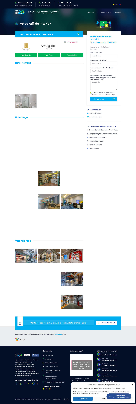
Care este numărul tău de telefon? (102, 68)
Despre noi (105, 12)
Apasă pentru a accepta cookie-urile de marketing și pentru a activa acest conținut (81, 365)
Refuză (103, 399)
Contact (118, 12)
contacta (58, 334)
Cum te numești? (96, 53)
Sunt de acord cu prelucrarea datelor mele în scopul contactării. (102, 94)
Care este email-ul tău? (98, 60)
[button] (132, 385)
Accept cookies (83, 399)
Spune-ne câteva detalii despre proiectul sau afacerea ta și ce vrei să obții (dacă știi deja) (103, 77)
